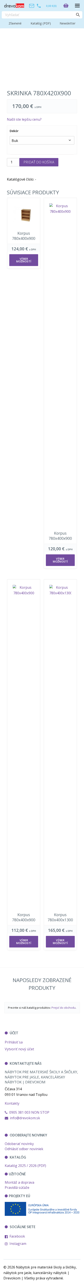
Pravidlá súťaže (17, 1187)
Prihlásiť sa (14, 1042)
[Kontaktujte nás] (31, 5)
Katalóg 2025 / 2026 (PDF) (25, 1165)
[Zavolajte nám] (39, 5)
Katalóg (41, 23)
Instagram (17, 1243)
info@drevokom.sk (25, 1118)
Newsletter (67, 23)
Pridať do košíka (38, 162)
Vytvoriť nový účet (19, 1049)
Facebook (17, 1236)
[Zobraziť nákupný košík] (67, 5)
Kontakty (12, 1103)
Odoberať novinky (19, 1143)
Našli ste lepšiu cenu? (24, 119)
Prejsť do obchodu (63, 1008)
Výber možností (23, 260)
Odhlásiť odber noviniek (24, 1149)
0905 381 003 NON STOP (28, 1112)
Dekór (14, 131)
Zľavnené (15, 23)
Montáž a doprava (19, 1182)
